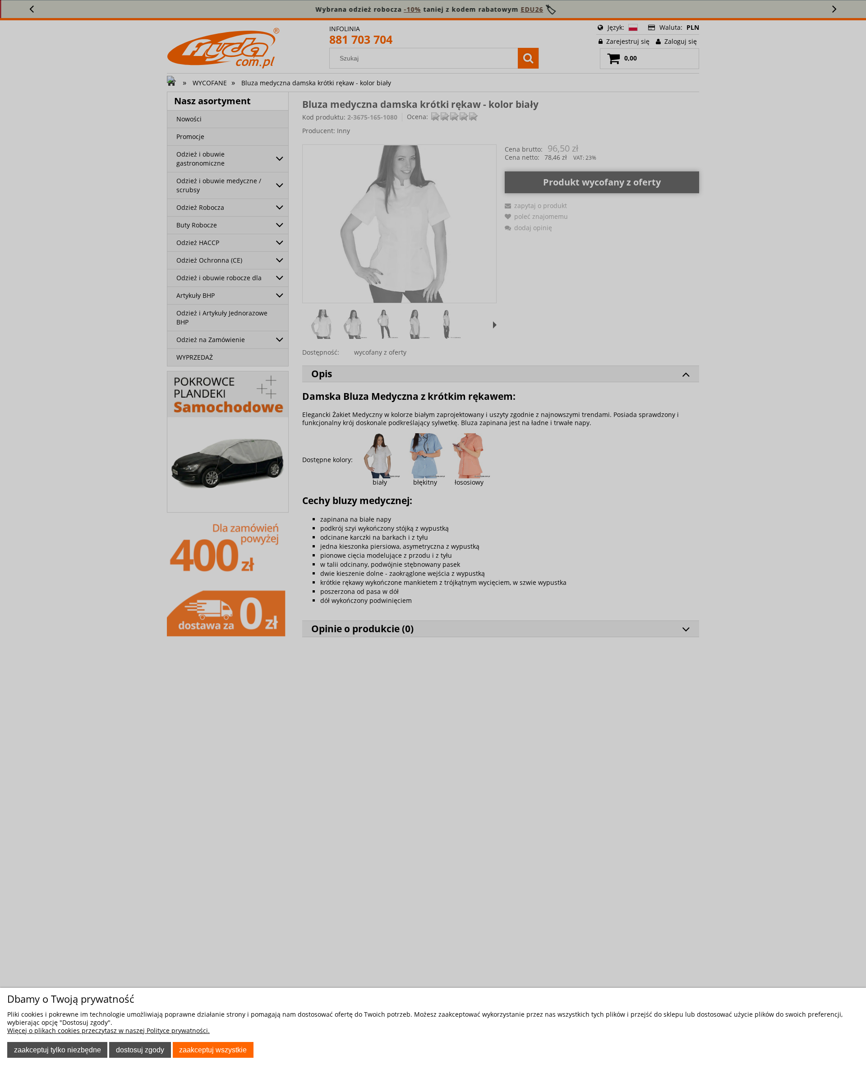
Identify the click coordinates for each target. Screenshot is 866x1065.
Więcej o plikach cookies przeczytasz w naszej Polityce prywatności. (108, 1030)
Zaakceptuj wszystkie (213, 1050)
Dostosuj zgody (140, 1050)
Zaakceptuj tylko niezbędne (57, 1050)
